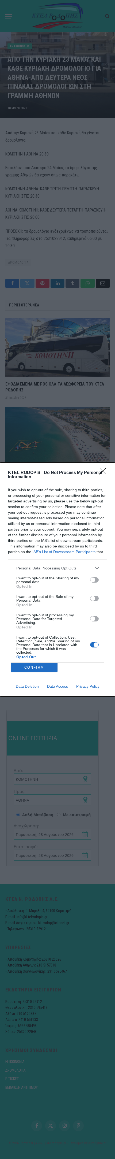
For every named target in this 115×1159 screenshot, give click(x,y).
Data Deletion (27, 686)
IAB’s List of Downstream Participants (63, 552)
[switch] (94, 580)
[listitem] (57, 568)
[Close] (104, 473)
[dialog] (57, 579)
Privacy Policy (87, 686)
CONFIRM (34, 667)
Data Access (57, 686)
